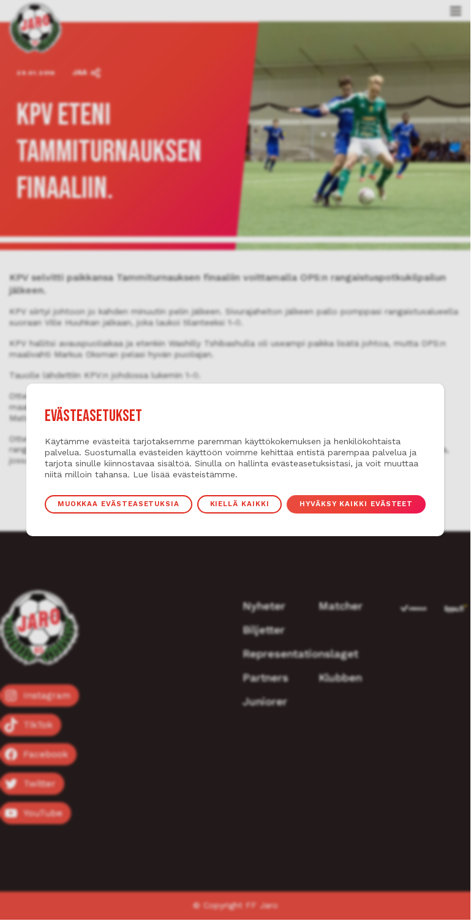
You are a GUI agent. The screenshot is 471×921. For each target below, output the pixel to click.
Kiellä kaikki (239, 503)
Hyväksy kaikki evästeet (356, 503)
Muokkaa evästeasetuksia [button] (118, 503)
